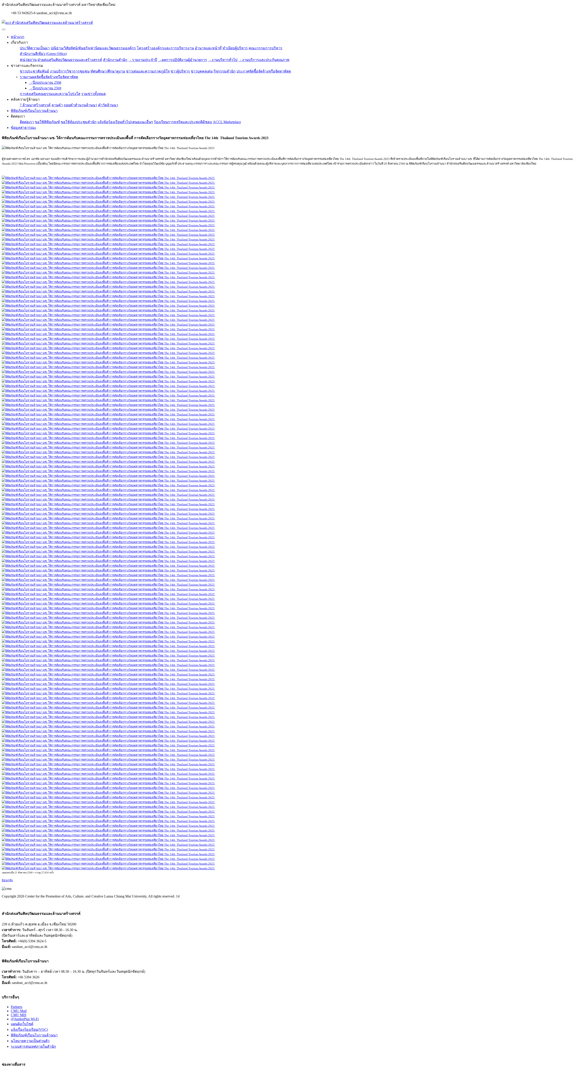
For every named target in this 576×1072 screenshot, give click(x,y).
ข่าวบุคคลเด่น (202, 71)
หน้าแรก (17, 37)
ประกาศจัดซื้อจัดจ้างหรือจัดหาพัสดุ (263, 71)
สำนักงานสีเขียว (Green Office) (43, 54)
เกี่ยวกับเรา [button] (19, 42)
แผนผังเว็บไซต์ (22, 1024)
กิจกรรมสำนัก (225, 71)
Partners (16, 1007)
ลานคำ (57, 105)
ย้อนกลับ (7, 880)
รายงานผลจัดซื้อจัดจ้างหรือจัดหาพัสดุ (49, 77)
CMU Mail (19, 1011)
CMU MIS (18, 1015)
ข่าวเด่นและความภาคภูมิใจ (148, 71)
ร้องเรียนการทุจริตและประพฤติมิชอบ (183, 122)
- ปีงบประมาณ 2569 (45, 88)
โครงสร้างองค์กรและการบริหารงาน (165, 48)
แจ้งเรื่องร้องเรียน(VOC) (29, 1029)
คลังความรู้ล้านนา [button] (25, 99)
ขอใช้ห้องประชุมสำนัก (79, 122)
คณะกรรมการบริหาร (265, 48)
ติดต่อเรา (27, 122)
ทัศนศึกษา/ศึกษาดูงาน (107, 71)
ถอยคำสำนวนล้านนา (80, 105)
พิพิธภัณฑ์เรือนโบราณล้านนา (34, 111)
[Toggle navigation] (3, 29)
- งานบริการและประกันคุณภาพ (263, 60)
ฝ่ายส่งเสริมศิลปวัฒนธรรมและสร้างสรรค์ (70, 60)
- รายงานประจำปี (142, 60)
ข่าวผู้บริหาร (180, 71)
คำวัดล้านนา (108, 105)
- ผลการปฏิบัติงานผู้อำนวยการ (182, 60)
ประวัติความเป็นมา (35, 48)
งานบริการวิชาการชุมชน (70, 71)
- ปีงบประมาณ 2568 (45, 82)
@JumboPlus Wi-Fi (25, 1019)
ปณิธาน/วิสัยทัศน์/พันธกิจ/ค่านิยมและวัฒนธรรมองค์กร (93, 48)
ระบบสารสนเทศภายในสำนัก (33, 1046)
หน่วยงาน (28, 59)
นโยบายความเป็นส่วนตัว (30, 1041)
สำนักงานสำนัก (115, 60)
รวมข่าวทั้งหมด (93, 94)
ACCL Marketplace (227, 122)
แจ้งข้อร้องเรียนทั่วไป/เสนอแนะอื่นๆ (125, 122)
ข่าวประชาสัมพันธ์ (34, 71)
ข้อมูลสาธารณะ (23, 127)
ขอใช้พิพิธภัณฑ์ (47, 122)
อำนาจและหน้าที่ (208, 48)
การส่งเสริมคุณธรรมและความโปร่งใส (50, 94)
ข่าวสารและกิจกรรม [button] (27, 66)
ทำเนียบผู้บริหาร (235, 48)
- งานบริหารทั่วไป (222, 60)
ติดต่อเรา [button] (18, 116)
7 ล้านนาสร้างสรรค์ (35, 105)
